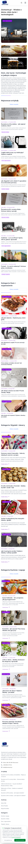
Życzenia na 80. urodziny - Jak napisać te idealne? (13, 795)
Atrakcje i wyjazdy (6, 274)
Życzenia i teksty (5, 132)
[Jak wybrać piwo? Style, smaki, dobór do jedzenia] (14, 63)
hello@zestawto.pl (7, 767)
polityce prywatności (16, 837)
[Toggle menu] (25, 2)
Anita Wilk (3, 207)
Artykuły (4, 771)
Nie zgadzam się (8, 840)
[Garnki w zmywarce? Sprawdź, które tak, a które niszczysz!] (14, 31)
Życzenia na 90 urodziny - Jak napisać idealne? (12, 793)
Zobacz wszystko (14, 104)
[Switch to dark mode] (21, 2)
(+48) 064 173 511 (7, 765)
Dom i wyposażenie (7, 20)
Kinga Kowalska (4, 315)
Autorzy (3, 800)
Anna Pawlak (4, 122)
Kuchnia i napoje (6, 59)
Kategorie (4, 813)
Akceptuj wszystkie (20, 840)
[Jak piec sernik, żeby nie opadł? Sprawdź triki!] (14, 51)
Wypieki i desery (6, 46)
